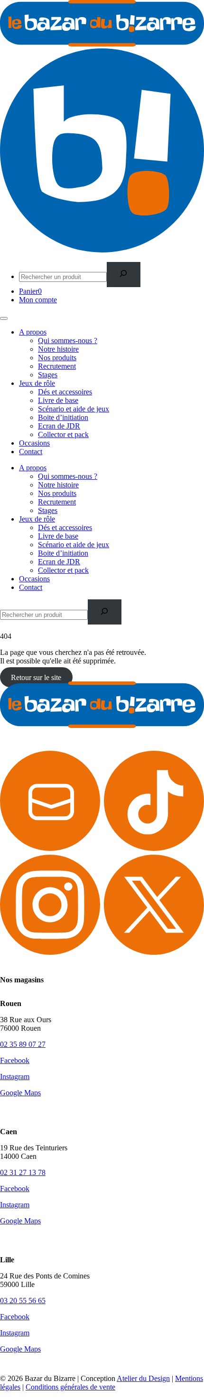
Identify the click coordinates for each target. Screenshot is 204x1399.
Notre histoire (58, 349)
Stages (47, 375)
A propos (32, 332)
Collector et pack (63, 434)
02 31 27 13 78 (23, 1172)
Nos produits (57, 358)
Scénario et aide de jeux (73, 409)
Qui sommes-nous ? (67, 340)
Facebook (14, 1060)
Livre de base (58, 400)
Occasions (34, 443)
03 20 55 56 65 (23, 1300)
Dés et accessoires (65, 392)
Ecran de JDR (59, 426)
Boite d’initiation (63, 417)
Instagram (14, 1077)
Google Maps (20, 1093)
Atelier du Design (143, 1378)
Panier (30, 291)
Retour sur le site (36, 677)
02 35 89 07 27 (23, 1044)
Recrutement (57, 366)
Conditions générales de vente (70, 1387)
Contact (30, 452)
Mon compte (38, 300)
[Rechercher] (123, 274)
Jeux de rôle (37, 383)
